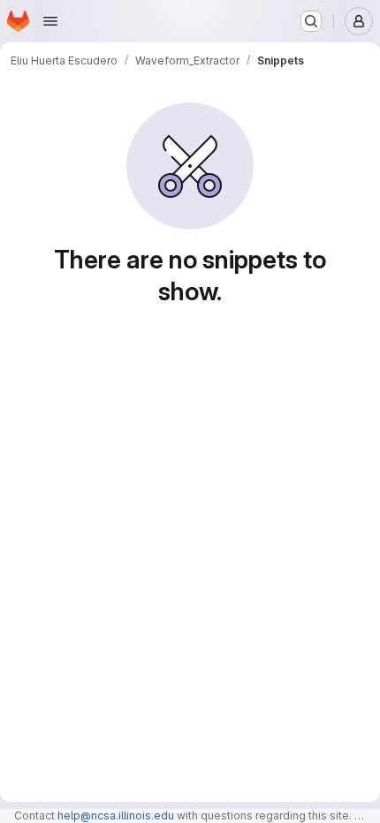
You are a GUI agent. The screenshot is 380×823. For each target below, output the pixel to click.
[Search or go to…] (311, 21)
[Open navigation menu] (50, 21)
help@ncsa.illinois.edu (115, 815)
